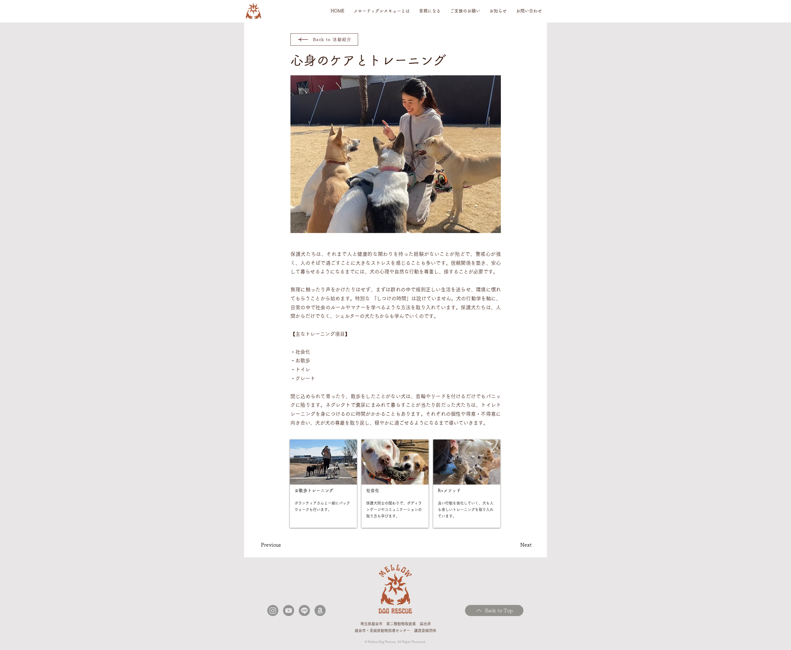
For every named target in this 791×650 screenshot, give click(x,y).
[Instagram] (272, 610)
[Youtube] (288, 610)
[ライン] (304, 610)
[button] (381, 10)
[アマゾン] (320, 610)
